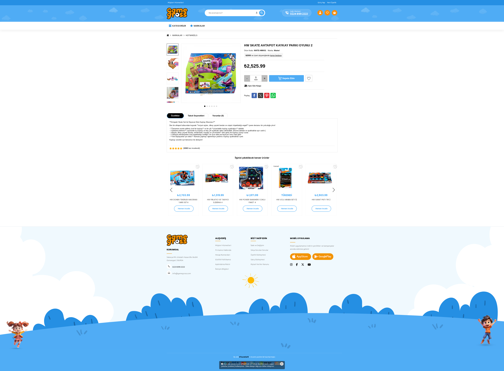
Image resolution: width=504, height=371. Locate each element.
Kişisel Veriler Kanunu (260, 264)
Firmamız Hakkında (223, 250)
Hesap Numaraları (222, 254)
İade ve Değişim (257, 245)
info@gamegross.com (181, 273)
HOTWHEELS (191, 35)
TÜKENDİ (241, 166)
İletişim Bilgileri (222, 269)
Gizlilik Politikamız (223, 259)
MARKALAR (199, 25)
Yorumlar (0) (218, 116)
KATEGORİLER (179, 25)
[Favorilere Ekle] (308, 78)
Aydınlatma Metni (222, 264)
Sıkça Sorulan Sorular (259, 250)
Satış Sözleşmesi (258, 259)
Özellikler (175, 116)
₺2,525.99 (254, 66)
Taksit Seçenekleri (196, 116)
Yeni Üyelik (331, 2)
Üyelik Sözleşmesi (258, 254)
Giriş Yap (321, 2)
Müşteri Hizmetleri (176, 2)
